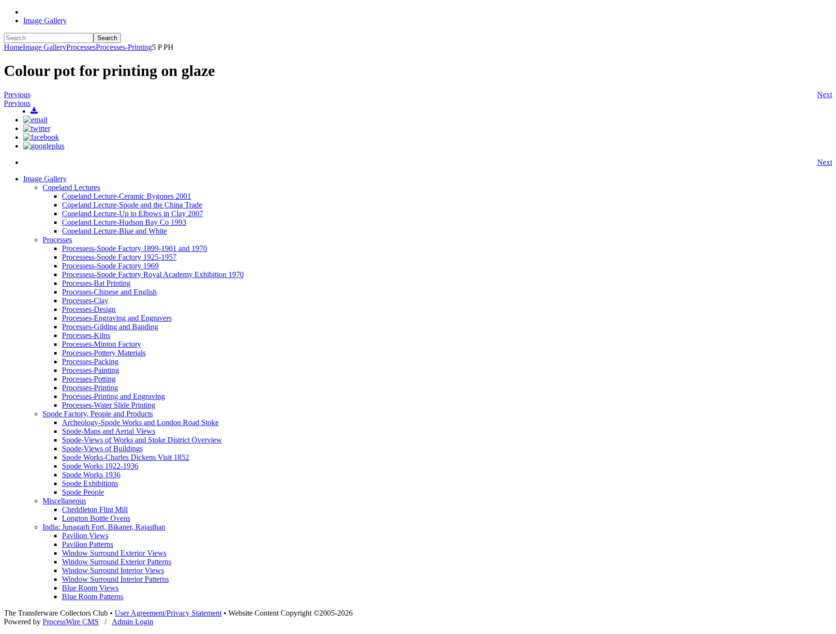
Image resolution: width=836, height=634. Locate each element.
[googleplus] (43, 146)
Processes (81, 47)
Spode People (83, 492)
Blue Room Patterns (92, 596)
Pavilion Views (85, 535)
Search (107, 38)
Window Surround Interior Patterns (115, 579)
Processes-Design (89, 309)
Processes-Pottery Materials (104, 353)
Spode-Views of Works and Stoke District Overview (142, 440)
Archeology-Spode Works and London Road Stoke (140, 422)
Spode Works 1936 (91, 475)
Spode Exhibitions (90, 483)
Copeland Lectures (71, 187)
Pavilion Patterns (87, 544)
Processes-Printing (124, 47)
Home (13, 47)
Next (824, 94)
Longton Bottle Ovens (96, 518)
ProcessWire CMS (71, 622)
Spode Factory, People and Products (98, 414)
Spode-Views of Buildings (102, 448)
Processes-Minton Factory (101, 344)
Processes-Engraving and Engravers (117, 318)
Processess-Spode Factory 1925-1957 (119, 257)
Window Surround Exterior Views (114, 553)
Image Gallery (45, 20)
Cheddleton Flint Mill (95, 509)
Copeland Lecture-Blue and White (114, 231)
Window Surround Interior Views (113, 570)
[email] (35, 120)
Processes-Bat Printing (96, 283)
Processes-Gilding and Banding (110, 327)
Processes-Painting (90, 370)
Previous (17, 94)
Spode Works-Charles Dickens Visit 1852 (125, 457)
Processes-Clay (85, 300)
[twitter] (36, 128)
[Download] (34, 111)
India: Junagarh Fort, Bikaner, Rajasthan (104, 527)
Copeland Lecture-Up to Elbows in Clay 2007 (132, 213)
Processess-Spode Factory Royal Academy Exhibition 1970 (153, 274)
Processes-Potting (89, 379)
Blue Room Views (90, 588)
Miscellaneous (64, 501)
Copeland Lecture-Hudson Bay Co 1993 (124, 222)
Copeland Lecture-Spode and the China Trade (132, 205)
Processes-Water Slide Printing (108, 405)
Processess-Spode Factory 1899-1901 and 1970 (134, 248)
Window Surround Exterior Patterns (116, 562)
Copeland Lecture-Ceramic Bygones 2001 (126, 196)
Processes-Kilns (86, 335)
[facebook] (41, 137)
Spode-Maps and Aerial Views (108, 431)
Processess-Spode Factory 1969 (110, 266)
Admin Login (132, 622)
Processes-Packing (90, 361)
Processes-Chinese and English (109, 292)
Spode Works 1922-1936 (100, 466)
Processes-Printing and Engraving (113, 396)
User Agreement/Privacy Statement (168, 613)
